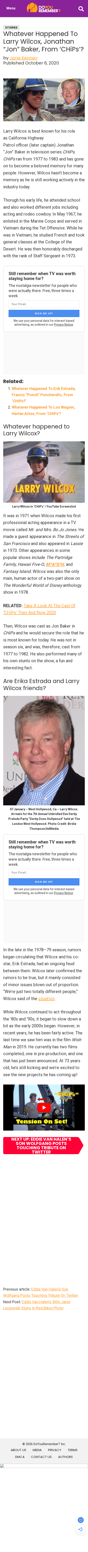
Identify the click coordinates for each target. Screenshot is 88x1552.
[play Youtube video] (44, 1108)
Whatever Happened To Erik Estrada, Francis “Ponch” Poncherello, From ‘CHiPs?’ (44, 394)
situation (46, 998)
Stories (11, 27)
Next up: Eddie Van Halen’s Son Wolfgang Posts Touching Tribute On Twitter (41, 1145)
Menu (10, 8)
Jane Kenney (24, 58)
